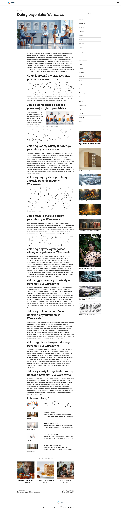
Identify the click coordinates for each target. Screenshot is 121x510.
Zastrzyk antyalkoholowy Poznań (65, 481)
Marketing (81, 43)
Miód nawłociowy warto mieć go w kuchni (45, 481)
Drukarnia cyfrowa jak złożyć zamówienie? (87, 298)
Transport (81, 97)
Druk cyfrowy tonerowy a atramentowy (89, 230)
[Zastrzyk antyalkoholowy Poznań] (65, 470)
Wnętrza (81, 117)
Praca (80, 64)
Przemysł (81, 72)
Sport (80, 84)
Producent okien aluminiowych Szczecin (90, 283)
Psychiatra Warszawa (49, 412)
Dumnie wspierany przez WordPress (51, 507)
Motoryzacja (82, 52)
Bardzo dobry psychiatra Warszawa (53, 402)
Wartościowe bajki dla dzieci (86, 201)
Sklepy (81, 80)
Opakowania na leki (84, 171)
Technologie (82, 93)
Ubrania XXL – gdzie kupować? (87, 268)
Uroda (80, 109)
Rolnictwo (81, 76)
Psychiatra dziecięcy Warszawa (52, 445)
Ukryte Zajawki (83, 105)
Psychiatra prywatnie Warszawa (52, 423)
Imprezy (81, 39)
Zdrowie (20, 10)
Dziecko (81, 27)
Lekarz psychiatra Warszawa (51, 434)
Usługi (81, 113)
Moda (80, 48)
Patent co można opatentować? (87, 314)
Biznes (81, 19)
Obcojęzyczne (83, 60)
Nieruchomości (83, 56)
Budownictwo (82, 23)
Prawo (81, 68)
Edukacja (81, 31)
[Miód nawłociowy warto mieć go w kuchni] (45, 470)
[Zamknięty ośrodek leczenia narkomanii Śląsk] (25, 470)
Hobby (81, 35)
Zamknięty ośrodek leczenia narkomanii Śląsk (25, 481)
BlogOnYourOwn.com (73, 507)
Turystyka (81, 101)
